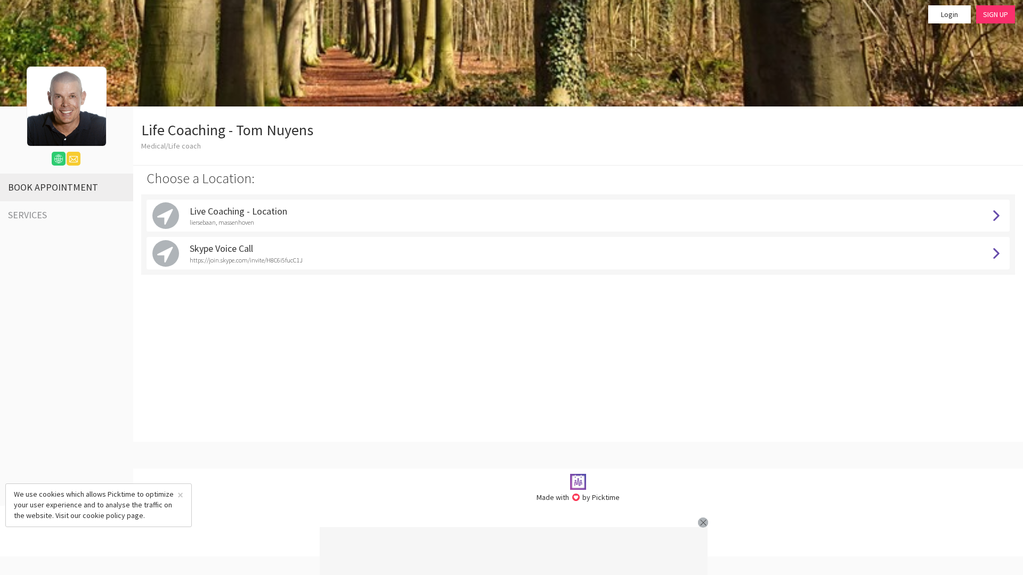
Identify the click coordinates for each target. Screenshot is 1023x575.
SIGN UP (995, 14)
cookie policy (104, 515)
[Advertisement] (514, 551)
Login (949, 14)
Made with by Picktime (578, 497)
